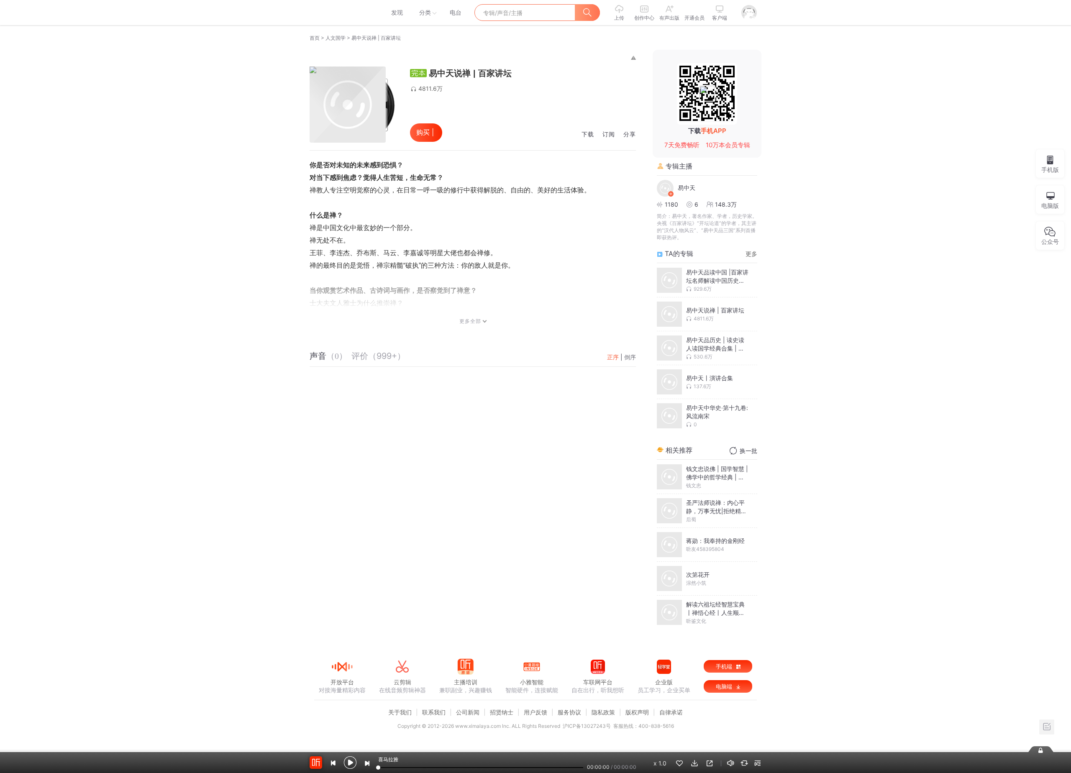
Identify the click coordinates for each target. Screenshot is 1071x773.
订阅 (608, 134)
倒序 (630, 357)
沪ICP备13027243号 (587, 726)
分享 (629, 134)
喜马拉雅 (342, 12)
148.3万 (726, 204)
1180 (671, 204)
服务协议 (569, 712)
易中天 (686, 187)
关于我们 (400, 712)
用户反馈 (535, 712)
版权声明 (637, 712)
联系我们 (434, 712)
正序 (613, 357)
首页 (315, 38)
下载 (588, 134)
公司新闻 (467, 712)
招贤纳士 (501, 712)
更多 (751, 253)
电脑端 (725, 686)
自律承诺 (671, 712)
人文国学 (335, 38)
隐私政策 (603, 712)
